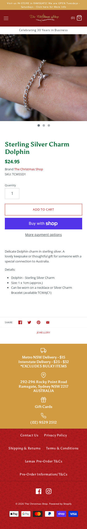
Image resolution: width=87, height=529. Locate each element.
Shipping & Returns (24, 448)
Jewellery (44, 332)
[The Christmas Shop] (43, 18)
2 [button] (43, 126)
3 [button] (48, 126)
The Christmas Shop (28, 169)
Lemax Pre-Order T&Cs (43, 461)
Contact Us (29, 435)
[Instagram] (48, 491)
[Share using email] (48, 322)
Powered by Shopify (60, 503)
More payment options (43, 235)
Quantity (10, 185)
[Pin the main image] (38, 322)
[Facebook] (38, 491)
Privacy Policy (55, 435)
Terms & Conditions (62, 448)
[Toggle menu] (6, 18)
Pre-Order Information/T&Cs (43, 474)
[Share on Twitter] (29, 322)
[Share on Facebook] (20, 322)
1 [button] (38, 126)
